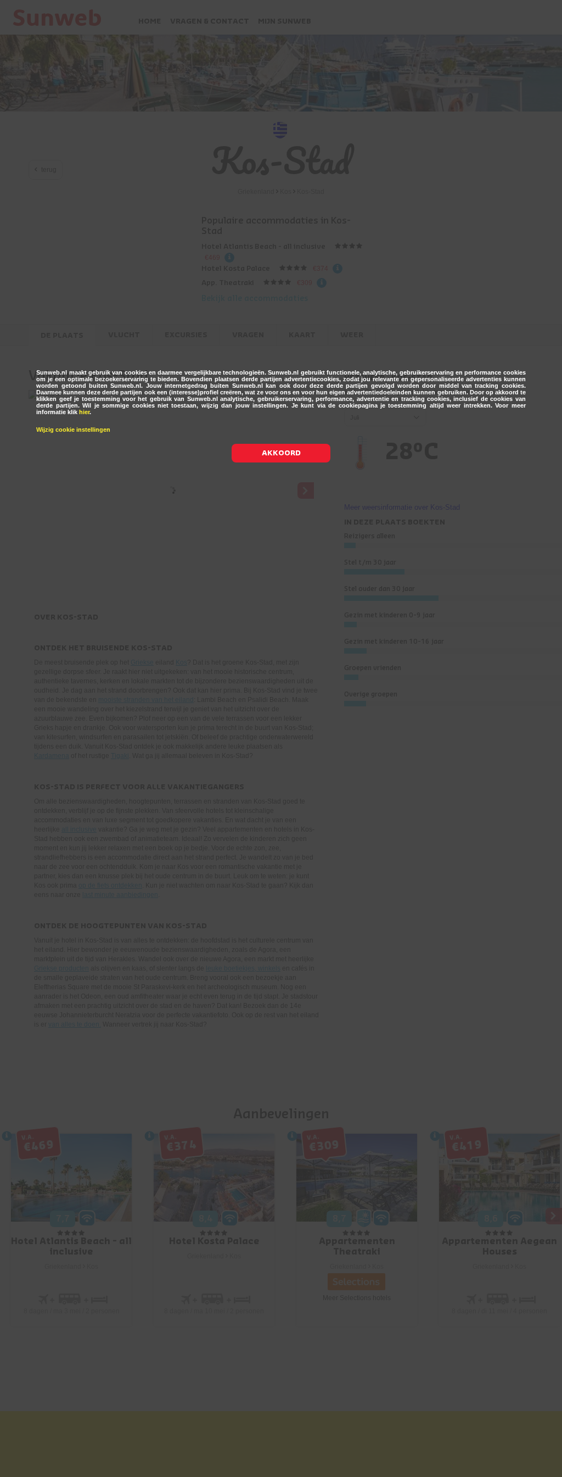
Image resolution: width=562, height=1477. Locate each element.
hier (84, 412)
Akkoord (281, 452)
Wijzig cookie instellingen (73, 429)
